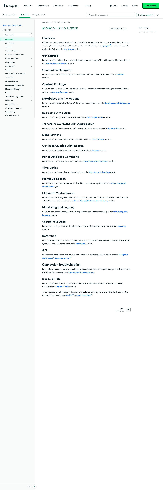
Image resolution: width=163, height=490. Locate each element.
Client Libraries (59, 22)
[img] (140, 32)
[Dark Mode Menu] (157, 15)
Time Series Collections (99, 172)
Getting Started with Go (56, 63)
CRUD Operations (94, 117)
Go (68, 22)
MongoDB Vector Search (14, 85)
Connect (120, 74)
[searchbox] (110, 15)
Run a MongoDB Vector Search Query (91, 201)
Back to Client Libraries (13, 25)
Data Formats (98, 139)
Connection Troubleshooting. (81, 272)
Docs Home (46, 22)
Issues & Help (63, 286)
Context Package (60, 92)
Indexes (95, 150)
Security (122, 226)
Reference (80, 243)
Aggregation (113, 128)
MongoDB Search (11, 81)
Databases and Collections (117, 103)
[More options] (125, 28)
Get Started (150, 6)
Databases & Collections (14, 55)
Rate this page (144, 28)
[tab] (24, 14)
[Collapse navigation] (35, 486)
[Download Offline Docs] (29, 486)
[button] (114, 6)
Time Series (9, 77)
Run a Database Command (95, 161)
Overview (9, 39)
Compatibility (10, 104)
